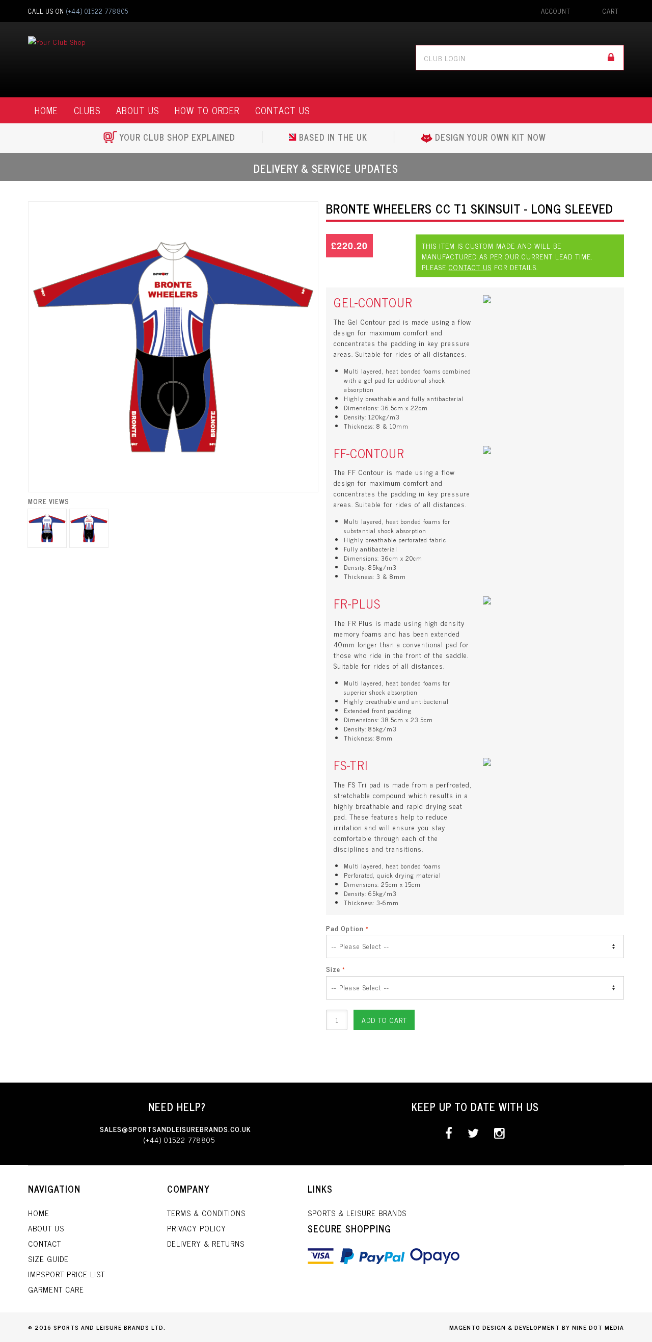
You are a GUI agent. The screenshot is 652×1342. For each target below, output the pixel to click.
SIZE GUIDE (48, 1258)
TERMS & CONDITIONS (206, 1212)
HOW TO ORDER (207, 110)
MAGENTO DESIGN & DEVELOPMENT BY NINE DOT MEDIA (536, 1327)
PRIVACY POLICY (196, 1228)
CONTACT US (282, 110)
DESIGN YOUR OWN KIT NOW (490, 137)
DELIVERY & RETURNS (205, 1243)
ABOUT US (137, 110)
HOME (46, 110)
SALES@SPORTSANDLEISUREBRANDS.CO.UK (175, 1129)
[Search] (611, 57)
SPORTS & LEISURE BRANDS (357, 1212)
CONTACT (44, 1243)
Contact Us (470, 267)
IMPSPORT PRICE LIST (66, 1274)
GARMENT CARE (56, 1289)
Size (333, 969)
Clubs (87, 110)
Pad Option (345, 929)
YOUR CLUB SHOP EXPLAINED (177, 137)
